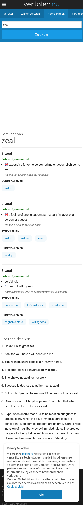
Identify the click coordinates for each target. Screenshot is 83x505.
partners (27, 454)
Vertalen (9, 13)
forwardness (35, 305)
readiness (58, 305)
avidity (9, 255)
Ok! (41, 495)
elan (41, 238)
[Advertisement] (41, 85)
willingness (39, 322)
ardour (25, 238)
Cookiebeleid (15, 486)
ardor (8, 188)
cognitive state (14, 322)
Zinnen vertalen (30, 13)
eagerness (11, 305)
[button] (4, 4)
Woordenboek (56, 13)
